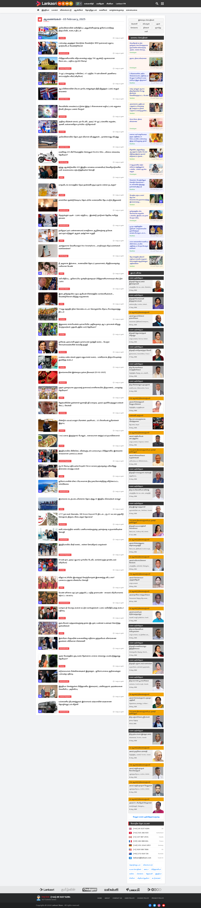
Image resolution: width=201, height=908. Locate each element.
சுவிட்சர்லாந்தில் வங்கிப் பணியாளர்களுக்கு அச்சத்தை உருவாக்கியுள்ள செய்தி (90, 530)
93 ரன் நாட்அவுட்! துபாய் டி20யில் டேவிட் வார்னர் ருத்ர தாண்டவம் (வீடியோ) (87, 561)
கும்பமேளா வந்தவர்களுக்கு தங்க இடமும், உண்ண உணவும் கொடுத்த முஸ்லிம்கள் (90, 624)
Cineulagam (133, 52)
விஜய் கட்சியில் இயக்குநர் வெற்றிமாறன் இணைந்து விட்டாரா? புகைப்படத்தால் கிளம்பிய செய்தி (86, 578)
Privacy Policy (158, 898)
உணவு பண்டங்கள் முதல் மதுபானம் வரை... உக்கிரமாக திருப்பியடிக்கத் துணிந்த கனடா (90, 358)
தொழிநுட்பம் (91, 10)
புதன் (158, 24)
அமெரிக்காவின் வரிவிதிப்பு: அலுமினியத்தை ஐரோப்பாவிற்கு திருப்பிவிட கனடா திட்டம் (86, 29)
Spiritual (62, 116)
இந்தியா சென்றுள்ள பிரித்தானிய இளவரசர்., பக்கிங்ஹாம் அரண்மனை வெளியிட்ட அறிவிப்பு (90, 687)
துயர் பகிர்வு (136, 273)
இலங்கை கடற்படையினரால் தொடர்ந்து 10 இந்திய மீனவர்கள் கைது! (90, 499)
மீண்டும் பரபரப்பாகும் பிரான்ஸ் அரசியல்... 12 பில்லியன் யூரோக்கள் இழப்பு (89, 421)
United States (64, 99)
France (62, 430)
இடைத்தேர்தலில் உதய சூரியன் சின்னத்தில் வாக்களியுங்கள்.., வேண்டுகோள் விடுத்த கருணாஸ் (86, 295)
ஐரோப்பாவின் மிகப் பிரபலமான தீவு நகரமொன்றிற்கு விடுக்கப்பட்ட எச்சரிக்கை (89, 482)
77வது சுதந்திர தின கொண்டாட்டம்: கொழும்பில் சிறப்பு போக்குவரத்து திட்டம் (90, 310)
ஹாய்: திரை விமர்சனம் (138, 58)
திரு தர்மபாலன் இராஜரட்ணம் (140, 734)
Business (63, 352)
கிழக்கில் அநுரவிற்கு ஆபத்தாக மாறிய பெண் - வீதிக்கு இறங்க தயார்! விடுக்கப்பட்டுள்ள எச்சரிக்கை (139, 153)
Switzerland (63, 539)
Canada (62, 38)
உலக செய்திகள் (135, 869)
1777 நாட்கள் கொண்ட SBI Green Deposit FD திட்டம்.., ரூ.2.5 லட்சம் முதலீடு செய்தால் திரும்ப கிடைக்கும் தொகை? (91, 515)
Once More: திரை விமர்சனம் (136, 120)
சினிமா (110, 4)
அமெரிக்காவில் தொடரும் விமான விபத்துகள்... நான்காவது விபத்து (89, 137)
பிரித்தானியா (156, 869)
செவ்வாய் (134, 28)
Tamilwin (132, 98)
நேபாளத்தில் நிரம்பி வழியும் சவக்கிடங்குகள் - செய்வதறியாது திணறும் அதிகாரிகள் (139, 260)
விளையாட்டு (66, 10)
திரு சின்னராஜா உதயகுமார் (139, 385)
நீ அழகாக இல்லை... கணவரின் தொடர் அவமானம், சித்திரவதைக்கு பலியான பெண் (89, 264)
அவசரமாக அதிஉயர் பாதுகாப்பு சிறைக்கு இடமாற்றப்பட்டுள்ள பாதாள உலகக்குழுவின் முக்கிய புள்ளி (138, 107)
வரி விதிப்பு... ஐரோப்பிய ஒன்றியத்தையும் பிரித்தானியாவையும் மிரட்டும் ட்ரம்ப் (90, 280)
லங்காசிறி (89, 4)
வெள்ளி (134, 24)
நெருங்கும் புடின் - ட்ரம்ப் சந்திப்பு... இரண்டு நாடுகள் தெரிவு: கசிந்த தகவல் (88, 216)
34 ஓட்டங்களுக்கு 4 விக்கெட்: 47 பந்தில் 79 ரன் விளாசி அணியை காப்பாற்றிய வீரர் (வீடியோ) (87, 74)
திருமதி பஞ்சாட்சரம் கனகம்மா (140, 664)
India (61, 177)
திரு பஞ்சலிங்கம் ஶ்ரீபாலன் (139, 717)
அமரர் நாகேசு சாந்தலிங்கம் (139, 595)
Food (61, 446)
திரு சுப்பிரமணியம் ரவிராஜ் (139, 490)
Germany (62, 413)
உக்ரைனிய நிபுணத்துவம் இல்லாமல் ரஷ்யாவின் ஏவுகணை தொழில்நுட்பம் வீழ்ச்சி (85, 703)
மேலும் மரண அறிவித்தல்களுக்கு (146, 817)
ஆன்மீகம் (78, 10)
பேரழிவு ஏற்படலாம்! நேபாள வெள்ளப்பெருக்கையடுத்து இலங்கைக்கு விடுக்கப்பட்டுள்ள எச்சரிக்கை (139, 198)
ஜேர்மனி (149, 874)
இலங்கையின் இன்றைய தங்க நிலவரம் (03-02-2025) (82, 372)
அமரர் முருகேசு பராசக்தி (138, 751)
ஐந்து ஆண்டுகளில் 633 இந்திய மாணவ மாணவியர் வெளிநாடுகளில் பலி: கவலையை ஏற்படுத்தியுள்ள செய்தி (90, 168)
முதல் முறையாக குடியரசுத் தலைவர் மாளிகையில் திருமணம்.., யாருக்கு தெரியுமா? (90, 389)
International (64, 53)
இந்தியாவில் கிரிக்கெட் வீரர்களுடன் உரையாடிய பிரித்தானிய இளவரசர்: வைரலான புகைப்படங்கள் (91, 452)
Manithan (132, 83)
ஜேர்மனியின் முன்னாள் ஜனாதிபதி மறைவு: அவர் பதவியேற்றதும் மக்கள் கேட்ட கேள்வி (91, 404)
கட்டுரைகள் (156, 878)
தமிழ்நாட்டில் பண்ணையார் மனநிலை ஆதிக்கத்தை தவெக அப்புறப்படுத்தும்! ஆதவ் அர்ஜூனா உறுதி (85, 231)
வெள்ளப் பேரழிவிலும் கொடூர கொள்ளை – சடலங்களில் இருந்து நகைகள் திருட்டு (138, 183)
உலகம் (55, 10)
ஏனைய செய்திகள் (139, 38)
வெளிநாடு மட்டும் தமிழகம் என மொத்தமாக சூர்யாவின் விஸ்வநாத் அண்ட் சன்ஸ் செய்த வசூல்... (139, 46)
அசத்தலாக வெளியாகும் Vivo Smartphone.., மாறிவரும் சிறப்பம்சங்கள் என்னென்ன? (89, 247)
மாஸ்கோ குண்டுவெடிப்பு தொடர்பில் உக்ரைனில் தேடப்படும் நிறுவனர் (90, 200)
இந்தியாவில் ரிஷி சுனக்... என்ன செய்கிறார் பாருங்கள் (83, 544)
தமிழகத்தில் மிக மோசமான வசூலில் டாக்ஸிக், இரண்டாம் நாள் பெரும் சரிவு (139, 214)
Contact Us (117, 898)
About (107, 898)
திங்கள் (146, 28)
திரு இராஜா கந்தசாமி (137, 507)
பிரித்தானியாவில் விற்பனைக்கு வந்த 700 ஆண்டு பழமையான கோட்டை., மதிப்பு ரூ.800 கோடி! (87, 59)
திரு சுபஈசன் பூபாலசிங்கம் (139, 681)
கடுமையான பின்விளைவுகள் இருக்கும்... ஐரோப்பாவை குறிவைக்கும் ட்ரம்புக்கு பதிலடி (90, 672)
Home (100, 898)
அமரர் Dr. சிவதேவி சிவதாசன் (140, 803)
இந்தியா (45, 10)
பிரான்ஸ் (140, 874)
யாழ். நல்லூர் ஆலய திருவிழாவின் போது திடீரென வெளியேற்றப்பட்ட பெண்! (139, 92)
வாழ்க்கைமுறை (116, 10)
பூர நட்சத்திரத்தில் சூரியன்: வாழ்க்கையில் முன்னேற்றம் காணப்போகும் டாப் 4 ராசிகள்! (138, 230)
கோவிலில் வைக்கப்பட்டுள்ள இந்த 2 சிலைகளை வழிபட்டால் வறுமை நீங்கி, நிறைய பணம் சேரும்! (90, 107)
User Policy (130, 898)
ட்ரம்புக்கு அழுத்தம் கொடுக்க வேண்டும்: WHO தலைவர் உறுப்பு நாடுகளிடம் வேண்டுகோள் (86, 44)
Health (62, 195)
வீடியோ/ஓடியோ (143, 878)
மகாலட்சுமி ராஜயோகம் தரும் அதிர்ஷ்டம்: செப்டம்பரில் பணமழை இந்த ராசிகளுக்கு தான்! (138, 138)
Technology (63, 162)
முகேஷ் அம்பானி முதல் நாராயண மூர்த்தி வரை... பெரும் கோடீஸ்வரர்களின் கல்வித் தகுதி (84, 343)
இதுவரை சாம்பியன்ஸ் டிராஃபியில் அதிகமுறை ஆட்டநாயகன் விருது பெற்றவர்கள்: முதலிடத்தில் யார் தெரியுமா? (89, 325)
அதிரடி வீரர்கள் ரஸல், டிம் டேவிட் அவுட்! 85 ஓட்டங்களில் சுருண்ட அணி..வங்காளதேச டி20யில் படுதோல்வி (87, 123)
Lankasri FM (121, 4)
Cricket (62, 84)
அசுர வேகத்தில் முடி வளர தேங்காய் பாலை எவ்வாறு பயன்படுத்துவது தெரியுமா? (89, 657)
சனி (146, 32)
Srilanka (62, 319)
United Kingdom (65, 68)
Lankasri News (57, 905)
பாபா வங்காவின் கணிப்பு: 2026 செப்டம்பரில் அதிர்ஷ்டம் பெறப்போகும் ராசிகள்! (139, 245)
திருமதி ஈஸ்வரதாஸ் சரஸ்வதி (140, 473)
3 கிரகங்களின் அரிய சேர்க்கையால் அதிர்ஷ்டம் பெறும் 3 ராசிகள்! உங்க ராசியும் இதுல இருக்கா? (139, 77)
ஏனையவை (131, 10)
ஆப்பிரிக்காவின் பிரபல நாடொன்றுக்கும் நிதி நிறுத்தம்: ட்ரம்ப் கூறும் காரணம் (89, 90)
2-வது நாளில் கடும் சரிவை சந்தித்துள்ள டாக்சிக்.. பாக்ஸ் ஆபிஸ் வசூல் (138, 168)
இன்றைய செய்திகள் (146, 20)
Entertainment (64, 603)
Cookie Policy (143, 898)
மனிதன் (100, 4)
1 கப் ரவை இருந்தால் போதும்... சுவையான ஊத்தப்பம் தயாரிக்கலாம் (89, 435)
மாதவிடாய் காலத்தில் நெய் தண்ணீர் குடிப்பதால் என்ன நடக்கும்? (87, 185)
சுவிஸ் (131, 874)
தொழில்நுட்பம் (134, 865)
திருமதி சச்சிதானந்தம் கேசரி (140, 350)
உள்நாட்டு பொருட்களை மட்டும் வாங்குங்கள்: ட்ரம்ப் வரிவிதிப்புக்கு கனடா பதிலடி (91, 609)
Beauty (62, 666)
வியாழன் (146, 24)
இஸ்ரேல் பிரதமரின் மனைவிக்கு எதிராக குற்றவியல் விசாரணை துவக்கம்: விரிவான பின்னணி (87, 639)
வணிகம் (103, 10)
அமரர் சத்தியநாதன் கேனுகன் (140, 786)
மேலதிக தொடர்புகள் (140, 823)
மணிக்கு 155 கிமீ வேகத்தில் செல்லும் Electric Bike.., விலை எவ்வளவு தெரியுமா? (89, 153)
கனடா (146, 869)
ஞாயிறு (158, 28)
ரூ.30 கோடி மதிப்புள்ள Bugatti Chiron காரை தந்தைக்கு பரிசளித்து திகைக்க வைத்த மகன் (87, 467)
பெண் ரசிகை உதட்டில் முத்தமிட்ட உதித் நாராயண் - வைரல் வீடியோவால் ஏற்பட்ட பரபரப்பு (91, 594)
